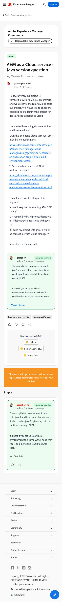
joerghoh (21, 257)
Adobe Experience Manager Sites (18, 15)
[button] (17, 76)
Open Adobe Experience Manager (32, 40)
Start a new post (34, 377)
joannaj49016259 (22, 83)
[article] (31, 435)
